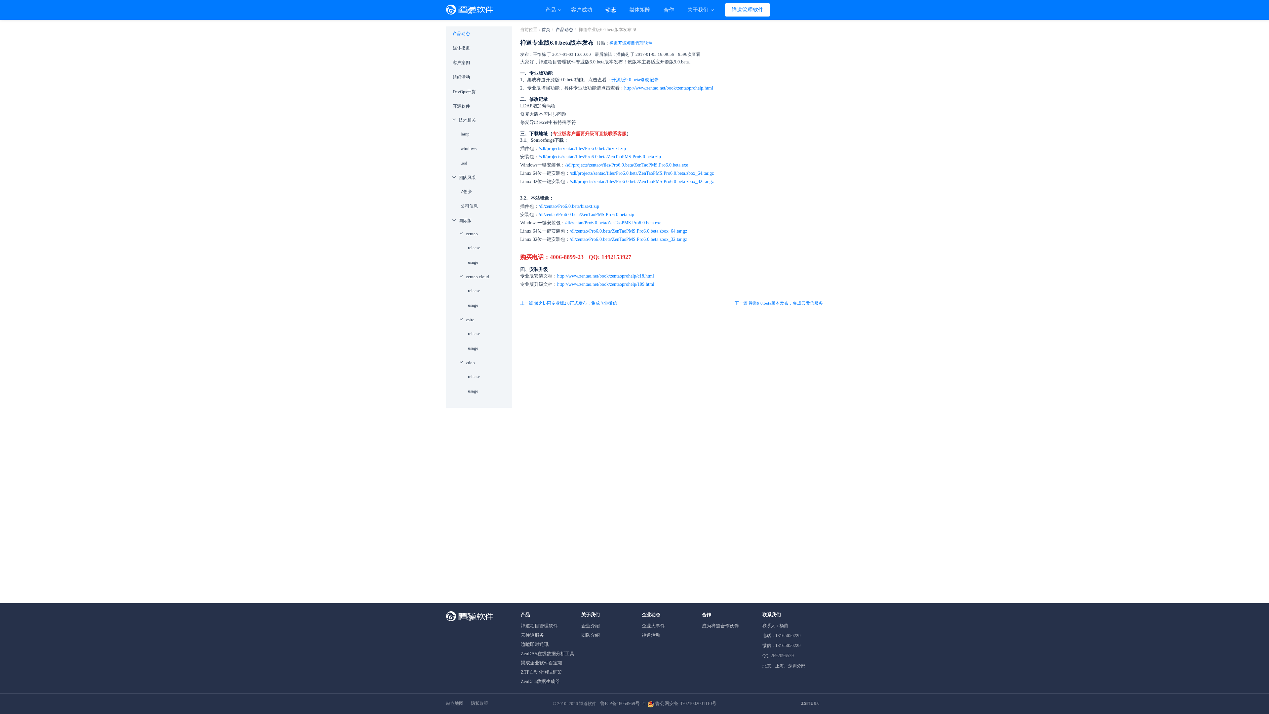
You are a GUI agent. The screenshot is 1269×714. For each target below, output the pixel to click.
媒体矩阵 (639, 10)
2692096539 (782, 655)
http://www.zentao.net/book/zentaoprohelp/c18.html (605, 276)
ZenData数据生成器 (540, 681)
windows (469, 148)
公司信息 (469, 206)
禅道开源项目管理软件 (630, 43)
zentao (472, 233)
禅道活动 (651, 635)
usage (473, 262)
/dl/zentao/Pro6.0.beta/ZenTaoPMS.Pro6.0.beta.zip (586, 214)
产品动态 (564, 29)
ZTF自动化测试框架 (541, 672)
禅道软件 (587, 703)
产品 (551, 10)
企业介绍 (590, 625)
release (474, 247)
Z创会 (466, 191)
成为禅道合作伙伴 (720, 625)
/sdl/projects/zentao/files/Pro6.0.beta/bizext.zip (582, 148)
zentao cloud (477, 276)
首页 (546, 29)
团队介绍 (590, 635)
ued (464, 163)
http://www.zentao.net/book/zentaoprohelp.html (668, 88)
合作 (669, 10)
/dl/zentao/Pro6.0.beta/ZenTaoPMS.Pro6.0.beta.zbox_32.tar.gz (628, 239)
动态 (610, 10)
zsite (470, 319)
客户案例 (461, 62)
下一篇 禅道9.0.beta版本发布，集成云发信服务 (779, 303)
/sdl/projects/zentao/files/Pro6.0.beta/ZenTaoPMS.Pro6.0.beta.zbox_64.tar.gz (642, 173)
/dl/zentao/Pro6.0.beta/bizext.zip (569, 206)
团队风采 (467, 177)
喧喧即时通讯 (535, 644)
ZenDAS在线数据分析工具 (547, 653)
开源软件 (461, 106)
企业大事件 (653, 625)
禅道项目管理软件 (539, 625)
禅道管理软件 (747, 10)
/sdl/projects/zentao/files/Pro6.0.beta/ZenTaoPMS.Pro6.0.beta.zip (600, 156)
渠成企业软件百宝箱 (541, 662)
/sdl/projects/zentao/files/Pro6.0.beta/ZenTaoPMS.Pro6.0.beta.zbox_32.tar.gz (642, 181)
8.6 (810, 704)
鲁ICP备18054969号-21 (623, 703)
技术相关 (467, 120)
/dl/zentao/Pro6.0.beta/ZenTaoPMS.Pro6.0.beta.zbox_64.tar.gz (628, 231)
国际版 (465, 220)
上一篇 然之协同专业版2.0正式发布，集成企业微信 (568, 303)
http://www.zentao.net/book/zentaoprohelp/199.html (605, 284)
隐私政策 (479, 703)
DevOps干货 (464, 91)
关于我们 (698, 10)
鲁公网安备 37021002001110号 (685, 703)
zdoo (470, 362)
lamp (465, 134)
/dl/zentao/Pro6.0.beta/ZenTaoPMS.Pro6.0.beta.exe (613, 222)
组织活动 (461, 77)
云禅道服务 (532, 635)
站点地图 (454, 703)
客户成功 (581, 10)
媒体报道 (461, 48)
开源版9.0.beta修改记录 (635, 79)
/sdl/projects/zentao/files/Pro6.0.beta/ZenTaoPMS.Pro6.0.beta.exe (626, 165)
